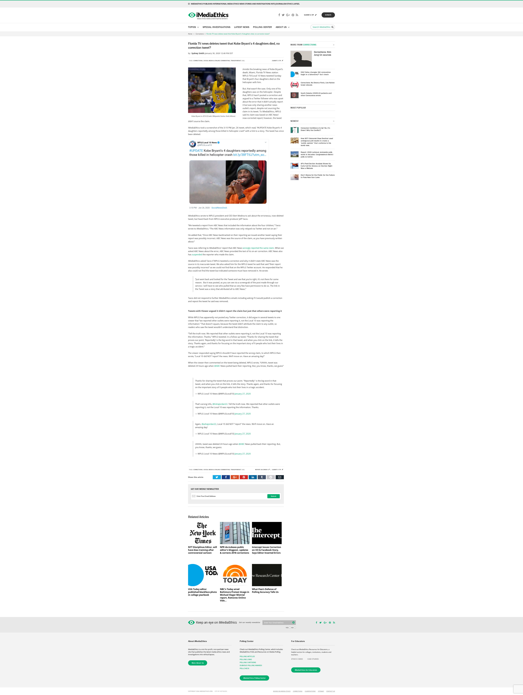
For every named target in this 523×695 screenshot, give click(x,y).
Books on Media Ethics (282, 691)
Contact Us (330, 691)
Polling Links (246, 659)
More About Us (198, 663)
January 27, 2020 (243, 393)
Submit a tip (276, 60)
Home (190, 34)
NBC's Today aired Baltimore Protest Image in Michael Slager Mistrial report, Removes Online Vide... (234, 595)
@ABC (217, 366)
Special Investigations (216, 27)
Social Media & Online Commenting (216, 60)
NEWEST (295, 121)
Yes (287, 628)
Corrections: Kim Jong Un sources (322, 53)
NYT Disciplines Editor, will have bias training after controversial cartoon (202, 550)
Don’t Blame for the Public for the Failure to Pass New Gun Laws (318, 176)
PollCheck (244, 668)
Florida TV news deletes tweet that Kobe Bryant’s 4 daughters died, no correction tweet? (238, 34)
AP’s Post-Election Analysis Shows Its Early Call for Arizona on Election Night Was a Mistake (316, 165)
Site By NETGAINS (221, 691)
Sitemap (321, 691)
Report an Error (261, 469)
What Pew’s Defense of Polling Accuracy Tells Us (265, 590)
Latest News (241, 27)
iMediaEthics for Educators (306, 670)
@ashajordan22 (209, 424)
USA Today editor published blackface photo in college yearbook (202, 592)
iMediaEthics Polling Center (254, 678)
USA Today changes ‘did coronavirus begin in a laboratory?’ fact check (316, 73)
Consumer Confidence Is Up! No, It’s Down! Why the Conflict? (315, 129)
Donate (328, 15)
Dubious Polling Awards (251, 665)
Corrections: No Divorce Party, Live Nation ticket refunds (318, 83)
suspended (197, 254)
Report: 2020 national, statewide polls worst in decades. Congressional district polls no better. (317, 154)
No (292, 628)
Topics (192, 27)
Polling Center (262, 27)
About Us (281, 27)
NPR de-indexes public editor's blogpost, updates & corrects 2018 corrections (234, 550)
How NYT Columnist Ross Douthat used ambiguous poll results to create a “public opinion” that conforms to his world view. (317, 142)
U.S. (243, 60)
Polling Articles (247, 656)
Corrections (200, 34)
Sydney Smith (197, 53)
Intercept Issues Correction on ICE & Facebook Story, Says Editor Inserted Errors (266, 550)
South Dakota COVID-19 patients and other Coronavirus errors (316, 94)
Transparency (236, 60)
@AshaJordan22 (219, 404)
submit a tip (309, 15)
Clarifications (310, 691)
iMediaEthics (208, 15)
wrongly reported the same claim (258, 248)
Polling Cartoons (248, 662)
